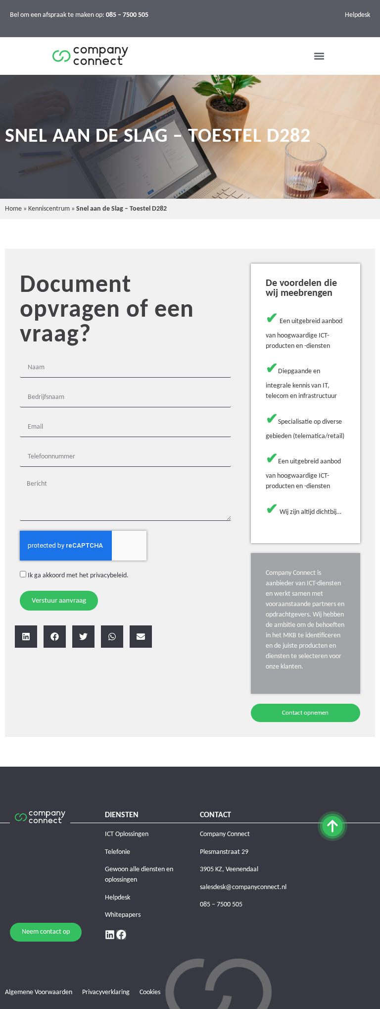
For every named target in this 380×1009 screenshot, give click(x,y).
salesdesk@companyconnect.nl (243, 887)
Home (13, 209)
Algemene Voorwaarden (38, 992)
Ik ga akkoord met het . (78, 575)
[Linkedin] (110, 935)
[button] (319, 56)
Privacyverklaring (106, 992)
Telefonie (117, 852)
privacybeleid (108, 575)
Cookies (150, 992)
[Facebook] (121, 935)
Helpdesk (357, 15)
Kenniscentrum (49, 209)
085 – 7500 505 (221, 904)
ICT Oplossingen (126, 834)
